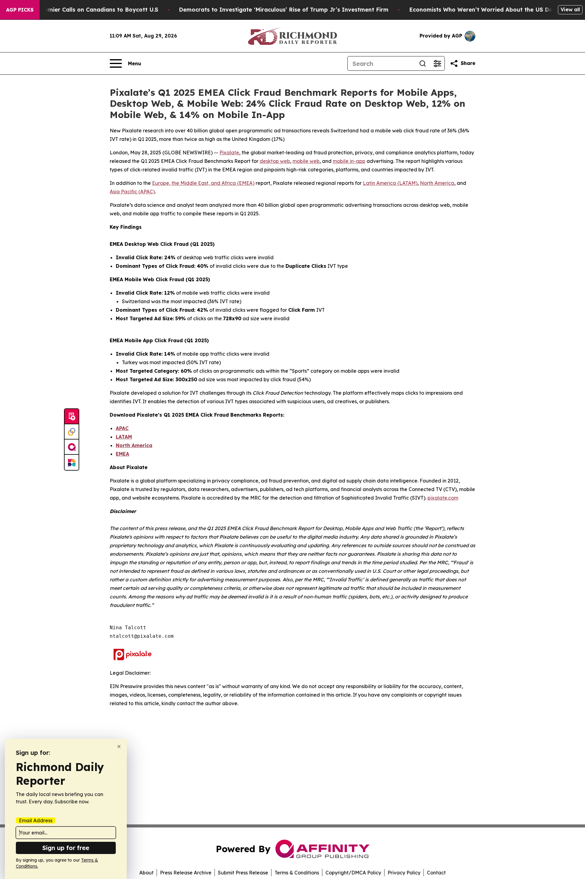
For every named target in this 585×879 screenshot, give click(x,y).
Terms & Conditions (297, 873)
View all (570, 9)
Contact (436, 873)
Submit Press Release (243, 873)
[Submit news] (72, 416)
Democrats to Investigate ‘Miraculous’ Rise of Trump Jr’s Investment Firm (283, 9)
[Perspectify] (72, 432)
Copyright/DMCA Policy (353, 873)
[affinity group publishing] (72, 447)
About (146, 873)
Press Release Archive (185, 873)
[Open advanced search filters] (437, 63)
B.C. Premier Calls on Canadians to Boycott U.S (92, 9)
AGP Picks (20, 10)
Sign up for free (65, 848)
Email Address (35, 820)
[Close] (119, 746)
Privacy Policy (404, 873)
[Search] (422, 63)
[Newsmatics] (72, 462)
